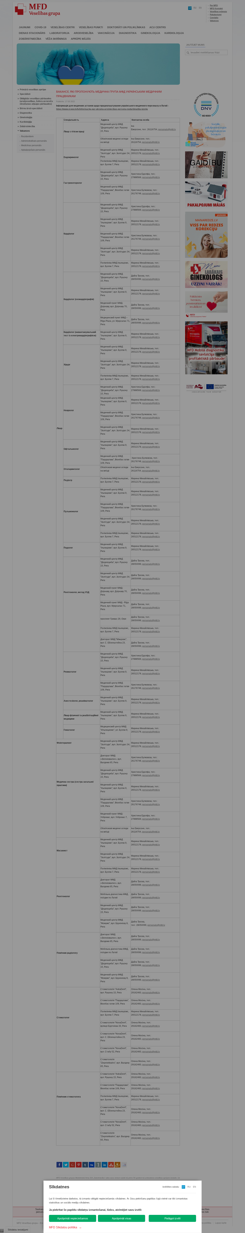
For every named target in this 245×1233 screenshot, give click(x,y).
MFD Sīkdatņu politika (65, 1227)
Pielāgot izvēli (172, 1218)
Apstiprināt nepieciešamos (72, 1218)
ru (189, 1187)
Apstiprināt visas (121, 1218)
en (194, 1187)
